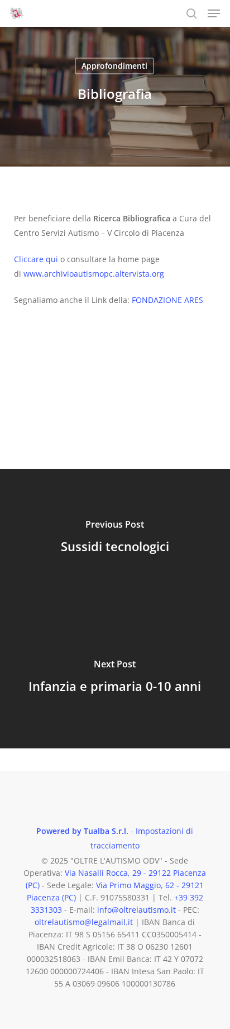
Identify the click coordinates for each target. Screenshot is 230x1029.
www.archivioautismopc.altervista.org (92, 273)
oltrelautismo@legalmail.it (84, 922)
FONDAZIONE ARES (167, 300)
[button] (214, 13)
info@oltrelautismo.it (136, 909)
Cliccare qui (36, 259)
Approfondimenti (114, 65)
